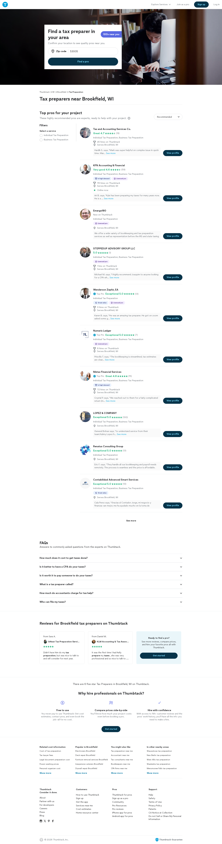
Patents (152, 809)
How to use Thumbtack (87, 795)
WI (53, 92)
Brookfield (61, 92)
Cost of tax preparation (50, 751)
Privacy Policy (155, 805)
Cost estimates (83, 809)
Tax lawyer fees (46, 755)
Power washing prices (49, 764)
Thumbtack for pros (122, 795)
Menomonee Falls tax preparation (162, 768)
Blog (42, 815)
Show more (45, 773)
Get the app (82, 802)
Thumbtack (45, 92)
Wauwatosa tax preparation (159, 751)
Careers (43, 808)
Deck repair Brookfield (85, 755)
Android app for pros (122, 816)
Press (42, 812)
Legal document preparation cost (55, 760)
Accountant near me (120, 755)
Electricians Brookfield (85, 751)
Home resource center (87, 812)
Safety (152, 798)
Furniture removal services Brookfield (91, 760)
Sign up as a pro (120, 798)
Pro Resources (119, 805)
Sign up (80, 798)
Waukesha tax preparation (158, 764)
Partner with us (47, 801)
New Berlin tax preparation (159, 755)
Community (118, 802)
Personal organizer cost (50, 768)
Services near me (84, 805)
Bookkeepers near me (120, 764)
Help (151, 795)
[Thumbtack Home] (5, 4)
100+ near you (111, 34)
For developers (47, 805)
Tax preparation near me (122, 751)
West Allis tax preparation (158, 760)
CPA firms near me (119, 768)
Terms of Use (155, 802)
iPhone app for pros (122, 812)
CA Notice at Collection (160, 812)
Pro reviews (118, 809)
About (43, 797)
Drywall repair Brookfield (86, 768)
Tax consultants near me (122, 760)
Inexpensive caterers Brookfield (89, 764)
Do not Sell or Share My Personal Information (165, 818)
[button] (98, 294)
